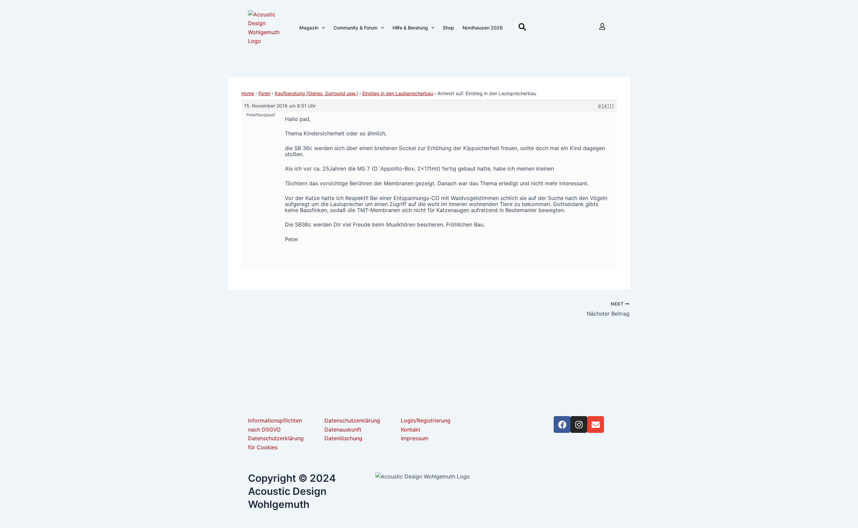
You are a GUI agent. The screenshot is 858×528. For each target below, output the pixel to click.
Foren (264, 93)
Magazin (308, 27)
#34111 (606, 106)
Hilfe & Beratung (410, 27)
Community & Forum (355, 27)
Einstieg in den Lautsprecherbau (397, 93)
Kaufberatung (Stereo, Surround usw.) (316, 93)
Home (247, 93)
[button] (522, 27)
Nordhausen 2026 (483, 27)
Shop (448, 27)
